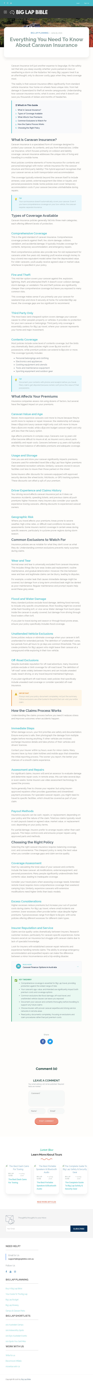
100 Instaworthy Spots (15, 1330)
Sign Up (86, 3)
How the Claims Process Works (31, 124)
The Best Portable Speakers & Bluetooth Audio (46, 1185)
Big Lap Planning (39, 33)
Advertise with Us (13, 1366)
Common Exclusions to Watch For (32, 121)
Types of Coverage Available (30, 114)
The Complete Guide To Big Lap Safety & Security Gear (74, 1185)
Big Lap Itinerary (12, 1305)
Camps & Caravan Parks (15, 1311)
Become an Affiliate (13, 1361)
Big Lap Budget (12, 1300)
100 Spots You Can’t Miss (16, 1341)
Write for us (10, 1355)
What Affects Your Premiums (30, 117)
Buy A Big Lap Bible (14, 1288)
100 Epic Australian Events (16, 1336)
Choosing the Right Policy (29, 128)
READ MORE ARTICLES (46, 1202)
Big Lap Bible (26, 1379)
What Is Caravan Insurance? (29, 110)
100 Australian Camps (14, 1325)
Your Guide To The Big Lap (16, 1294)
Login (78, 3)
